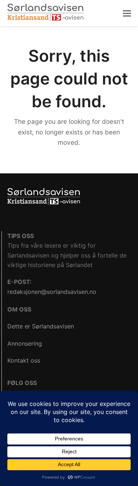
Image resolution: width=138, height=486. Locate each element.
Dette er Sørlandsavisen (40, 326)
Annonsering (24, 343)
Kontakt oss (23, 360)
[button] (127, 13)
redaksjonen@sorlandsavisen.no (51, 291)
